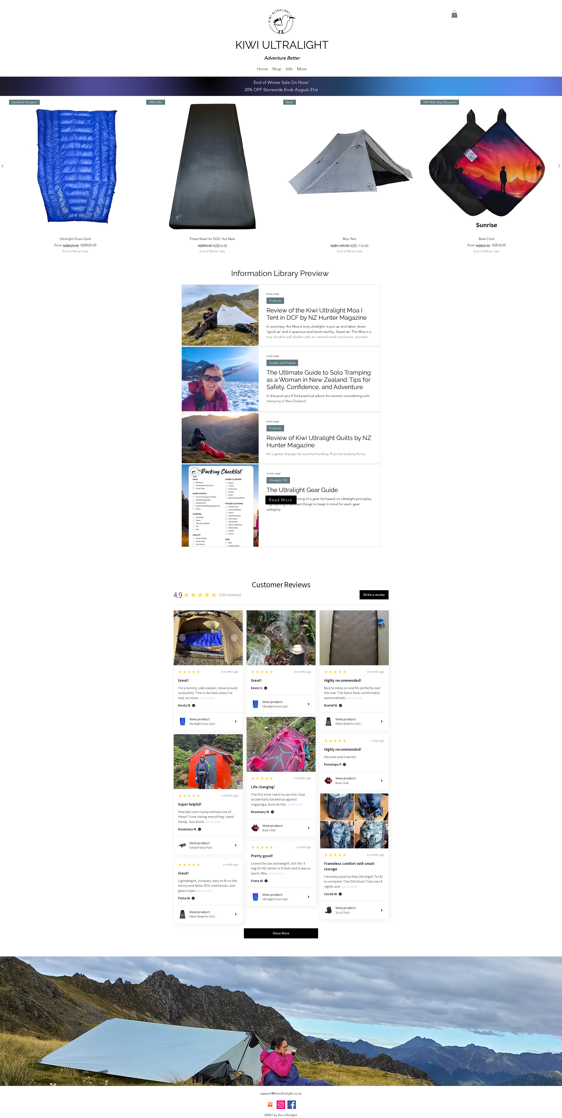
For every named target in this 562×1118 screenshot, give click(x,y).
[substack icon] (270, 1104)
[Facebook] (291, 1104)
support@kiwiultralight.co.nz (280, 1093)
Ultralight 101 (278, 480)
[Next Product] (559, 165)
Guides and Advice (282, 363)
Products (275, 301)
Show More (207, 698)
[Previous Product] (2, 165)
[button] (289, 68)
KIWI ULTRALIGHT (282, 44)
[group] (281, 176)
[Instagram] (281, 1104)
